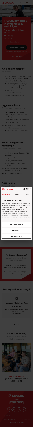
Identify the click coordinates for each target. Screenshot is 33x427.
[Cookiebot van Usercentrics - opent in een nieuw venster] (23, 189)
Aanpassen (15, 230)
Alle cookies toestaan (16, 224)
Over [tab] (27, 194)
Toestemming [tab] (6, 194)
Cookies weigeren (16, 236)
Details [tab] (17, 194)
